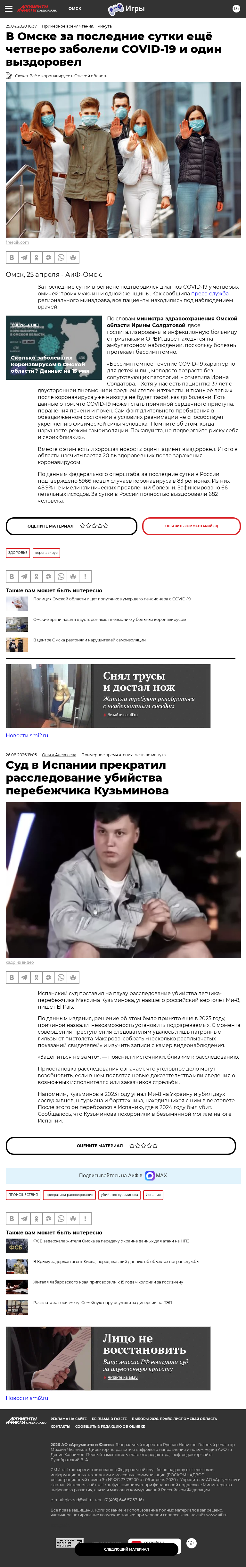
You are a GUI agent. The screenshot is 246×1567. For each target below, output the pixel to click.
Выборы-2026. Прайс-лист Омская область (174, 1419)
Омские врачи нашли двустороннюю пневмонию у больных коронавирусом (109, 619)
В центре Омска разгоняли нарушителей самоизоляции (89, 640)
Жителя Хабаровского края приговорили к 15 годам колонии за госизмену (108, 1282)
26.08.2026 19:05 (21, 754)
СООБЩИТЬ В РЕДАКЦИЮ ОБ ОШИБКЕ (110, 1427)
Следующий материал (126, 1549)
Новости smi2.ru (27, 736)
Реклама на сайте (69, 1419)
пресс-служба (210, 294)
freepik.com (17, 242)
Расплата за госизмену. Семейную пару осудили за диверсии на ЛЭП (102, 1302)
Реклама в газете (109, 1419)
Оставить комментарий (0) (191, 526)
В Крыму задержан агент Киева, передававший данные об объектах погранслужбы (116, 1261)
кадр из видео (20, 962)
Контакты (60, 1427)
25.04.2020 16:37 (21, 26)
